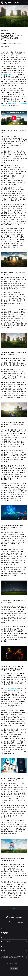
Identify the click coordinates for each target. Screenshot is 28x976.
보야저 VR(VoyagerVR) (7, 74)
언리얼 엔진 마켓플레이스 (11, 688)
